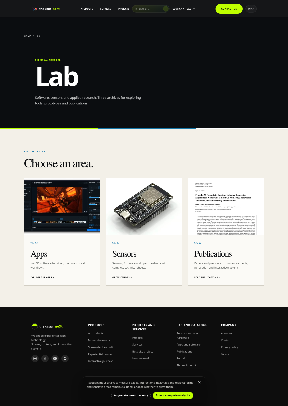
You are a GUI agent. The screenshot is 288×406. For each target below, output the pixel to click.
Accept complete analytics (173, 395)
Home (27, 36)
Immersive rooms (99, 340)
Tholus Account (186, 365)
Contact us (229, 8)
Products (86, 8)
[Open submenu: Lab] (194, 9)
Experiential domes (100, 354)
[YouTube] (55, 358)
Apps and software (188, 344)
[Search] (165, 8)
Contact (226, 340)
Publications (184, 351)
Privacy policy (229, 347)
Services (105, 8)
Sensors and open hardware (188, 336)
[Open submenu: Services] (114, 9)
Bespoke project (142, 351)
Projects (123, 8)
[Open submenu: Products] (96, 9)
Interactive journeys (100, 361)
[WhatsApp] (65, 358)
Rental (181, 358)
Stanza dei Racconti (100, 347)
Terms (225, 354)
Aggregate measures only (131, 395)
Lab (189, 8)
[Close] (199, 382)
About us (226, 333)
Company (178, 8)
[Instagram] (35, 358)
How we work (141, 358)
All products (95, 333)
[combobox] (151, 8)
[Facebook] (45, 358)
